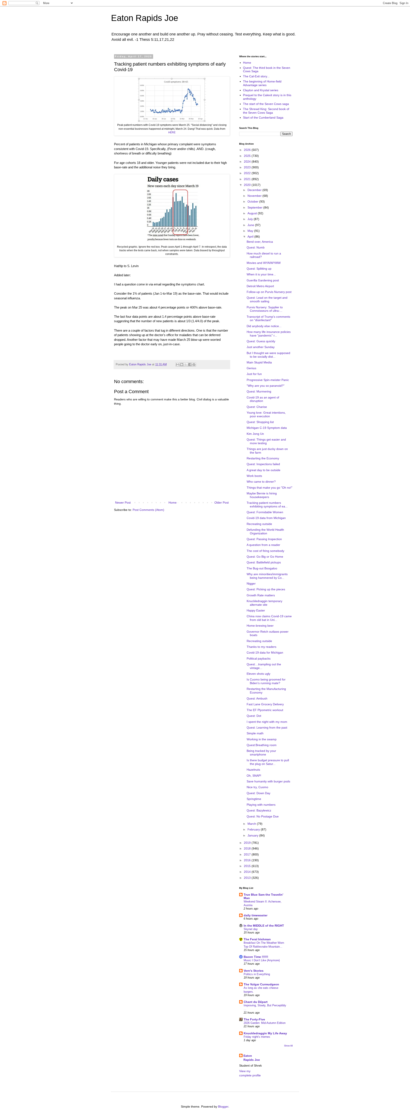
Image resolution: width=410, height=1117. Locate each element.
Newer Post (123, 502)
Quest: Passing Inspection (264, 539)
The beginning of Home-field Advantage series (262, 83)
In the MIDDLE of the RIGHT (264, 925)
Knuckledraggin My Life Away (265, 1033)
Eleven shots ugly (258, 673)
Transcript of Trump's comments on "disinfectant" (268, 318)
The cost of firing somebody (265, 551)
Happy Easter (256, 610)
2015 (248, 866)
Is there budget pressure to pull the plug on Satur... (268, 762)
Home (172, 502)
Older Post (221, 502)
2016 (248, 860)
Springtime (254, 799)
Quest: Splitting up (259, 268)
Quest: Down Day (258, 793)
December (254, 190)
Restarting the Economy (263, 458)
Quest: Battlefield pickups (264, 562)
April (250, 236)
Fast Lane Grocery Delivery (265, 704)
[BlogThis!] (182, 364)
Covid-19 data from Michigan (266, 518)
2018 (248, 848)
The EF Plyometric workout (265, 710)
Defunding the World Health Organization (265, 531)
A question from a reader (263, 545)
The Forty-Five (254, 1019)
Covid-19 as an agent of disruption (263, 399)
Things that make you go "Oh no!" (269, 487)
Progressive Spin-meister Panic (268, 380)
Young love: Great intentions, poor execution (266, 414)
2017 (248, 854)
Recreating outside (259, 524)
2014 (248, 871)
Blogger (223, 1106)
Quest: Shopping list (260, 422)
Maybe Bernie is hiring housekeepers (262, 495)
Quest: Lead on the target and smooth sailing (267, 299)
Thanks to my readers (261, 646)
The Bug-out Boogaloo (262, 568)
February (254, 829)
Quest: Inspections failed (263, 464)
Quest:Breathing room (262, 745)
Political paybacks (259, 658)
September (255, 207)
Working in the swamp (262, 739)
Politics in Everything (257, 974)
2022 (248, 173)
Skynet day (251, 929)
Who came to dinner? (261, 481)
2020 (248, 185)
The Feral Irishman (257, 939)
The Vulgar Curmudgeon (261, 984)
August (252, 213)
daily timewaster (255, 915)
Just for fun (254, 374)
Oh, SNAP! (254, 775)
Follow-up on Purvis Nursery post (269, 292)
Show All (288, 1045)
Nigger (251, 583)
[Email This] (178, 364)
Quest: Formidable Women (265, 512)
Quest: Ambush (257, 698)
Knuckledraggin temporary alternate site (264, 602)
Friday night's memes (257, 1036)
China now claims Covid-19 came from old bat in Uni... (269, 618)
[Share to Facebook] (190, 364)
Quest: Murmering (259, 391)
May (250, 230)
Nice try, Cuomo (257, 787)
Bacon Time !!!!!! (256, 956)
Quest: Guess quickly (261, 341)
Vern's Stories (254, 970)
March (252, 823)
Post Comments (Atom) (148, 509)
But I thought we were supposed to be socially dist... (268, 354)
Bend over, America (260, 241)
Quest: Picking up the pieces (266, 589)
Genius (251, 368)
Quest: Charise (257, 407)
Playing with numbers (261, 804)
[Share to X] (186, 364)
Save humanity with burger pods (268, 781)
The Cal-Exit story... (256, 76)
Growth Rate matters (261, 595)
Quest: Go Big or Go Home (265, 556)
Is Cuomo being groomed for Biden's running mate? (266, 681)
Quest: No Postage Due (263, 816)
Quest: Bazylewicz (259, 810)
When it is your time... (261, 274)
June (251, 225)
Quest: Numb (256, 247)
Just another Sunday (261, 347)
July (250, 219)
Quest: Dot (254, 715)
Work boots (254, 476)
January (253, 835)
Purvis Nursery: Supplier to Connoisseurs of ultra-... (265, 309)
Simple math (255, 733)
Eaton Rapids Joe (144, 18)
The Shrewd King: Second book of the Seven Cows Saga (266, 110)
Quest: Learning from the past (267, 727)
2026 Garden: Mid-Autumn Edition (265, 1022)
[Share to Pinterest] (194, 364)
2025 (248, 155)
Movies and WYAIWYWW (264, 263)
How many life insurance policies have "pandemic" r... (269, 333)
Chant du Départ (256, 1002)
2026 (248, 149)
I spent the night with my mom (267, 721)
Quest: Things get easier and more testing (266, 441)
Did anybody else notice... (264, 326)
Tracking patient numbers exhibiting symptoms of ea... (267, 504)
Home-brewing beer (260, 625)
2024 (248, 161)
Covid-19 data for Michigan (265, 652)
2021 (248, 179)
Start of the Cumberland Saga (263, 117)
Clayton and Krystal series (260, 90)
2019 (248, 842)
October (253, 201)
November (254, 195)
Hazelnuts (253, 769)
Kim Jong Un (255, 433)
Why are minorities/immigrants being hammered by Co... (267, 575)
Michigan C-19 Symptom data (267, 427)
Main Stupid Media (259, 362)
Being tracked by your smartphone (261, 752)
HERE (172, 132)
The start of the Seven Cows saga (266, 104)
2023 (248, 167)
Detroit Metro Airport (260, 286)
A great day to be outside (263, 470)
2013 (248, 877)
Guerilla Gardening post (263, 280)
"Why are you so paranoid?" (265, 385)
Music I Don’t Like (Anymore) (262, 960)
